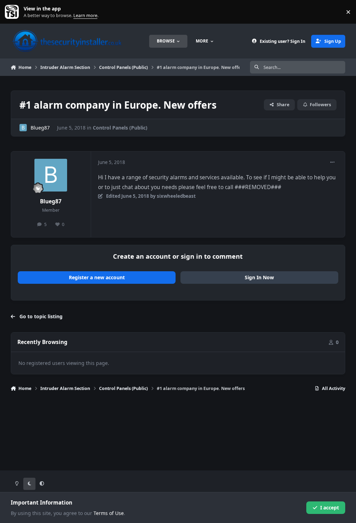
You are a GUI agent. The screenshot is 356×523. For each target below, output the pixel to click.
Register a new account (97, 277)
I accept (329, 507)
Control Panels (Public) (120, 127)
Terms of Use (109, 513)
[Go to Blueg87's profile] (23, 127)
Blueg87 (40, 127)
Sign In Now (259, 277)
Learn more (13, 12)
